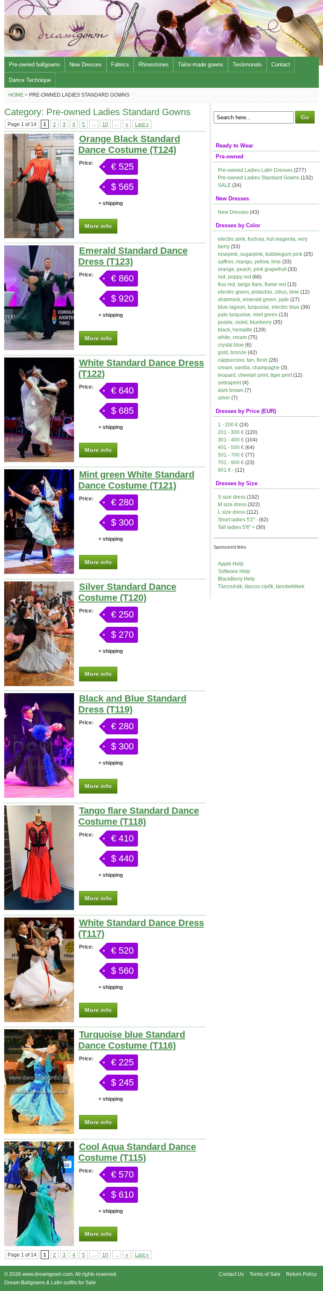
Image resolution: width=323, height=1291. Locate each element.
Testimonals (247, 64)
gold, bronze (232, 352)
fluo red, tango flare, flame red (252, 284)
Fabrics (120, 64)
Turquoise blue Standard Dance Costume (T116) (131, 1040)
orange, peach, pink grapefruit (252, 269)
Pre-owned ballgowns (34, 64)
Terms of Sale (265, 1274)
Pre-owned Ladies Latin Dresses (255, 170)
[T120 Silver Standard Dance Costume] (39, 684)
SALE (224, 185)
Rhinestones (153, 64)
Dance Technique (30, 80)
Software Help (234, 571)
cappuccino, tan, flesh (242, 360)
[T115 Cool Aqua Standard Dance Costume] (39, 1244)
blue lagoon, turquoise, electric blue (258, 307)
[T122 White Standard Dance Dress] (39, 460)
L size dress (231, 512)
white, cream (232, 337)
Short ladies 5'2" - (238, 520)
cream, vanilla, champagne (249, 368)
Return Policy (301, 1274)
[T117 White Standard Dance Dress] (39, 1020)
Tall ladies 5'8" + (236, 527)
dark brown (231, 390)
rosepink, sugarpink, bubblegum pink (260, 254)
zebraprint (229, 383)
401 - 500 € (231, 447)
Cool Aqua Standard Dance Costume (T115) (137, 1152)
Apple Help (231, 564)
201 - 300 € (231, 432)
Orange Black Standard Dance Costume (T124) (129, 144)
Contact (280, 64)
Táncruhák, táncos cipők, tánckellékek (261, 586)
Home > (18, 95)
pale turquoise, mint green (248, 315)
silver (224, 398)
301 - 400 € (231, 440)
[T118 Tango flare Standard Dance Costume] (39, 908)
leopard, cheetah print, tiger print (255, 375)
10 (105, 124)
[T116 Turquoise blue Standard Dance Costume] (39, 1132)
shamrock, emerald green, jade (253, 299)
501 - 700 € (231, 455)
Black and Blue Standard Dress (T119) (132, 704)
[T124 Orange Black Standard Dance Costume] (39, 236)
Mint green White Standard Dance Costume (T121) (136, 480)
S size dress (232, 497)
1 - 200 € (228, 425)
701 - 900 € (231, 462)
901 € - (226, 470)
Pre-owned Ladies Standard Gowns (258, 178)
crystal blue (231, 345)
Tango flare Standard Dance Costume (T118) (138, 816)
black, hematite (235, 330)
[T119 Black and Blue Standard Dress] (39, 796)
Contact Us (231, 1274)
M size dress (232, 504)
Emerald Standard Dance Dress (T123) (133, 256)
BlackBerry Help (236, 579)
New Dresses (85, 64)
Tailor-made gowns (200, 64)
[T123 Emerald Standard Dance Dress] (39, 348)
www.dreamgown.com (47, 1274)
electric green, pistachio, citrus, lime (258, 292)
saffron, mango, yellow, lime (249, 262)
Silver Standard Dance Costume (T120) (127, 592)
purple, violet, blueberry (245, 322)
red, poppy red (234, 277)
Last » (142, 124)
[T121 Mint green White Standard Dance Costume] (39, 572)
